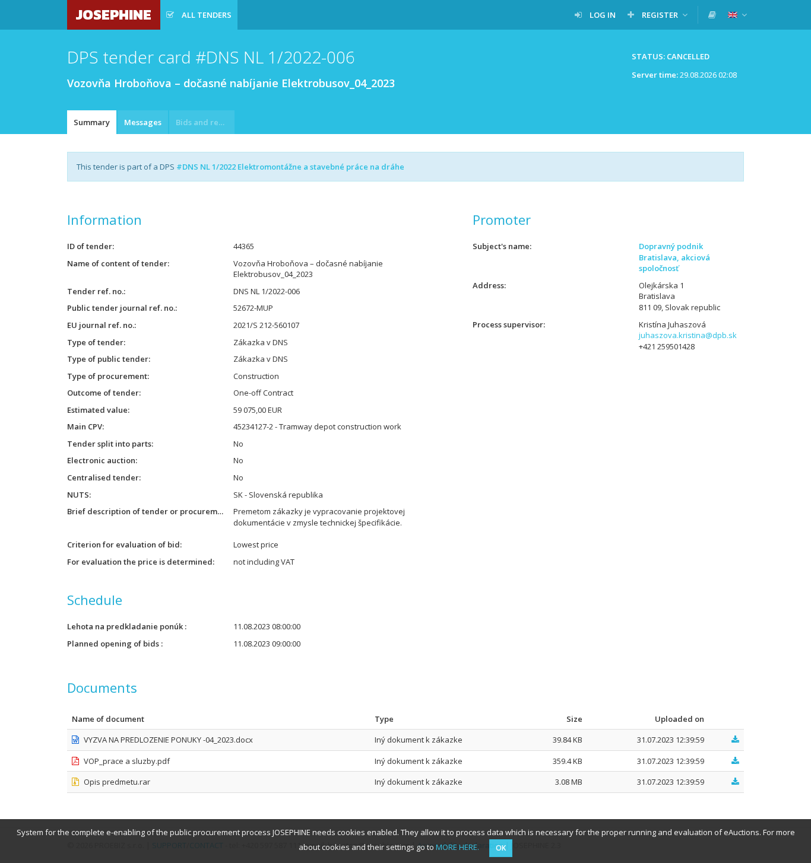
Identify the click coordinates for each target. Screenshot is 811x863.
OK (501, 848)
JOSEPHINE (113, 14)
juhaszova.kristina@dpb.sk (688, 335)
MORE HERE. (457, 847)
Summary (92, 122)
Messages (142, 122)
